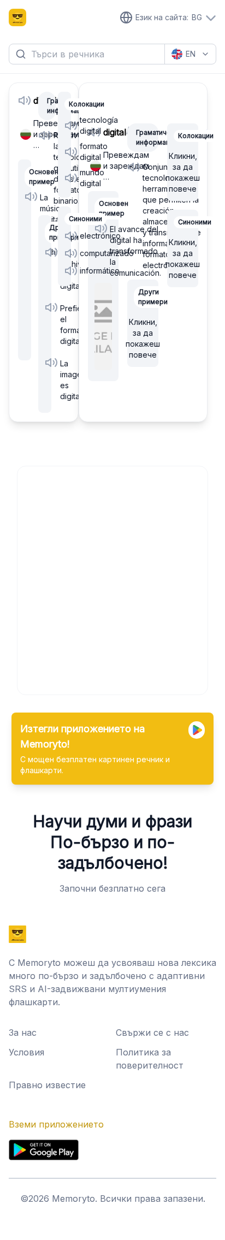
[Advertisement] (112, 578)
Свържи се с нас (152, 1032)
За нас (23, 1032)
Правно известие (47, 1084)
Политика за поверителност (149, 1059)
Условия (26, 1052)
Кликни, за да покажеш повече (143, 338)
